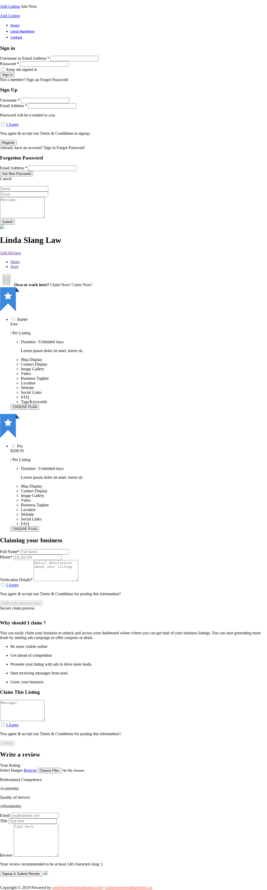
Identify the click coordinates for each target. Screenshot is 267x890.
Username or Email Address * (24, 58)
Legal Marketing (22, 31)
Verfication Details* (17, 580)
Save (14, 266)
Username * (10, 100)
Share (15, 262)
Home (14, 25)
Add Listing (10, 6)
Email (5, 815)
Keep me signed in (21, 69)
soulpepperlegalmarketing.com (77, 887)
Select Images (11, 770)
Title (3, 821)
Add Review (10, 253)
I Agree (12, 124)
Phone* (7, 557)
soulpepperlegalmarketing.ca (128, 887)
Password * (9, 64)
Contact (16, 37)
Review (6, 855)
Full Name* (10, 551)
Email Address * (13, 105)
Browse (30, 770)
